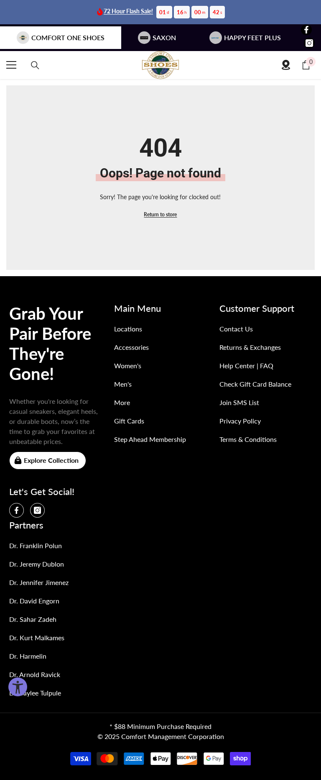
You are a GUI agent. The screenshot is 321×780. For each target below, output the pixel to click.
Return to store (160, 214)
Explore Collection (51, 460)
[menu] (11, 65)
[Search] (35, 65)
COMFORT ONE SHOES (67, 37)
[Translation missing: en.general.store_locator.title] (286, 65)
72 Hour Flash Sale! (128, 11)
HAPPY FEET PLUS (252, 37)
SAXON (164, 37)
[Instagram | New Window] (309, 43)
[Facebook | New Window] (306, 29)
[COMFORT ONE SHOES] (160, 65)
